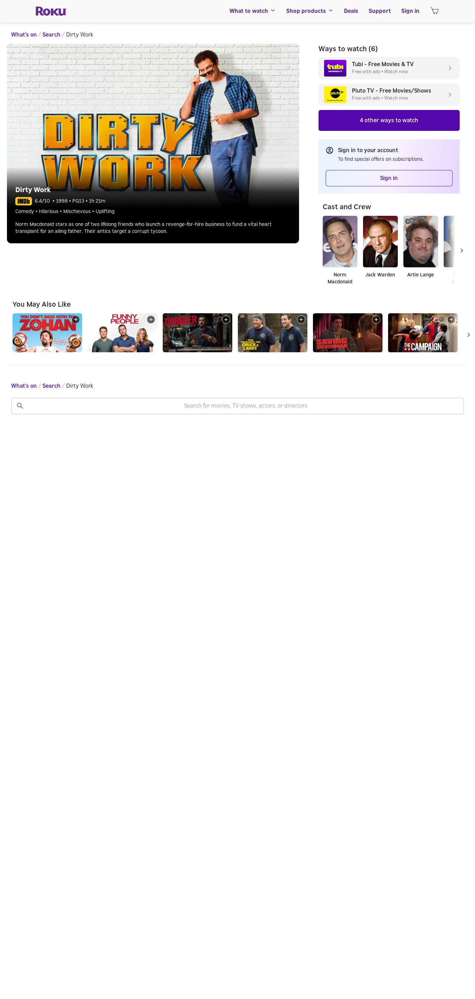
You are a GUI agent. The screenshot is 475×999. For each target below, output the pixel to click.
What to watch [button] (249, 11)
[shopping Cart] (434, 13)
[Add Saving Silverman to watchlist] (376, 319)
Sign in (410, 11)
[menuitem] (252, 11)
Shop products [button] (306, 11)
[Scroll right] (462, 251)
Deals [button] (351, 11)
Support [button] (380, 11)
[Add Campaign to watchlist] (451, 319)
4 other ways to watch (389, 120)
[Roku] (51, 11)
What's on (24, 35)
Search (51, 35)
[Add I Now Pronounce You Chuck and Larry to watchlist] (301, 319)
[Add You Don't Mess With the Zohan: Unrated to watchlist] (75, 319)
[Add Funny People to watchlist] (151, 319)
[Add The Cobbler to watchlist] (226, 319)
